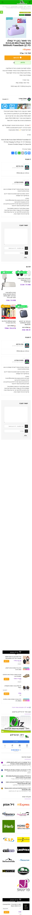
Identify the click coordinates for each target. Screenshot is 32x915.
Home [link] (29, 6)
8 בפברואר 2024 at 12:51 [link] (17, 183)
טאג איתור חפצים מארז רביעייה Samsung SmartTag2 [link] (24, 280)
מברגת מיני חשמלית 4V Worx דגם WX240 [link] (15, 770)
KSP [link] (20, 695)
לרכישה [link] (16, 58)
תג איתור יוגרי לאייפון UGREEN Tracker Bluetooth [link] (24, 323)
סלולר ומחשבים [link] (22, 6)
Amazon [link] (19, 664)
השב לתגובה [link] (25, 164)
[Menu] (30, 2)
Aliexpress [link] (22, 14)
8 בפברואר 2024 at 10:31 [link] (17, 167)
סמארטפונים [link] (14, 6)
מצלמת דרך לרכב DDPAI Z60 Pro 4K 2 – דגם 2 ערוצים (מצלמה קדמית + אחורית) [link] (18, 763)
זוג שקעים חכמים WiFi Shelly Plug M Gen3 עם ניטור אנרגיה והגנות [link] (18, 776)
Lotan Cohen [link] (23, 98)
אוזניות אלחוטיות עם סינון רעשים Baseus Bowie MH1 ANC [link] (18, 782)
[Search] (3, 2)
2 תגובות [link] (5, 99)
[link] (1, 12)
